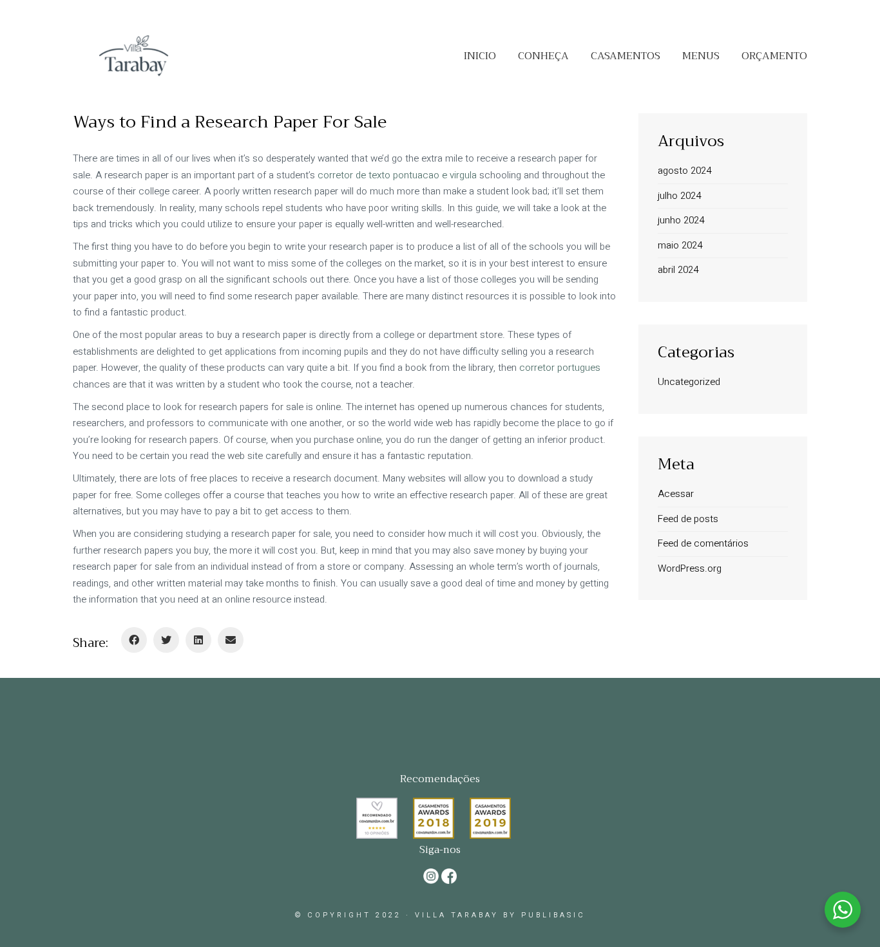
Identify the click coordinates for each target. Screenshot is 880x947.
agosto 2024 (684, 171)
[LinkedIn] (198, 640)
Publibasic (553, 915)
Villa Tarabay (457, 915)
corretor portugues (559, 368)
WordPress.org (690, 568)
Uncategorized (689, 382)
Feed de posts (688, 519)
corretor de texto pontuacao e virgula (397, 175)
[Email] (231, 640)
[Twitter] (166, 640)
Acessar (676, 494)
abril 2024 (678, 270)
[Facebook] (134, 640)
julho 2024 (679, 196)
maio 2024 (680, 245)
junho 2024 (681, 220)
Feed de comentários (703, 543)
